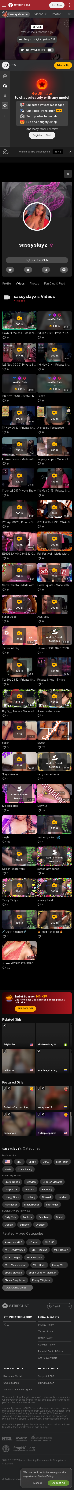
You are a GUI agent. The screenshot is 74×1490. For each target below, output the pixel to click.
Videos (40, 14)
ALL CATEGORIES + (17, 1287)
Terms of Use (45, 1331)
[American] (7, 1162)
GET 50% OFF (25, 1008)
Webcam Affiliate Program (17, 1389)
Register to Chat (42, 135)
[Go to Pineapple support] (6, 1448)
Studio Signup (11, 1383)
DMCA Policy (45, 1338)
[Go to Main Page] (22, 5)
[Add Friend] (46, 270)
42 (8, 967)
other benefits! (48, 129)
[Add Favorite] (5, 65)
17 (43, 747)
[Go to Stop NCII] (24, 1448)
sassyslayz (10, 1148)
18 (43, 810)
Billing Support (46, 1383)
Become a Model (12, 1376)
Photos (58, 14)
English (57, 1306)
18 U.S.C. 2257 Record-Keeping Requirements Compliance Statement (34, 1462)
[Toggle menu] (4, 5)
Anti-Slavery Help (47, 1358)
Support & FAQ (46, 1376)
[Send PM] (64, 270)
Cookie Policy (45, 1476)
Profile (6, 283)
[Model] (68, 174)
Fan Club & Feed (54, 283)
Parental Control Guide (50, 1351)
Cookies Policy (46, 1344)
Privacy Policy (46, 1324)
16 (8, 841)
